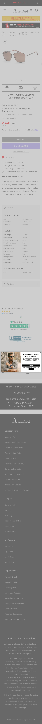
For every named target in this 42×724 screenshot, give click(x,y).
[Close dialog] (40, 352)
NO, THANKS (31, 369)
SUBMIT (31, 365)
